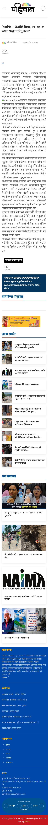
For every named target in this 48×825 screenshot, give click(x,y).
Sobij (27, 821)
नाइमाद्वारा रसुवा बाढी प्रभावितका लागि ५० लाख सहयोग (23, 598)
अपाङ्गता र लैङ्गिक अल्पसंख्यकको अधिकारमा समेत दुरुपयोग (23, 514)
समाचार (8, 749)
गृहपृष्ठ (8, 745)
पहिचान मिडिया (12, 42)
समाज (7, 753)
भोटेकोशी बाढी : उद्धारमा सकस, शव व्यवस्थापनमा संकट (23, 556)
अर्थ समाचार (9, 762)
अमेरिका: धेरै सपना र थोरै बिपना (16, 638)
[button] (4, 8)
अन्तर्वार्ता (8, 758)
